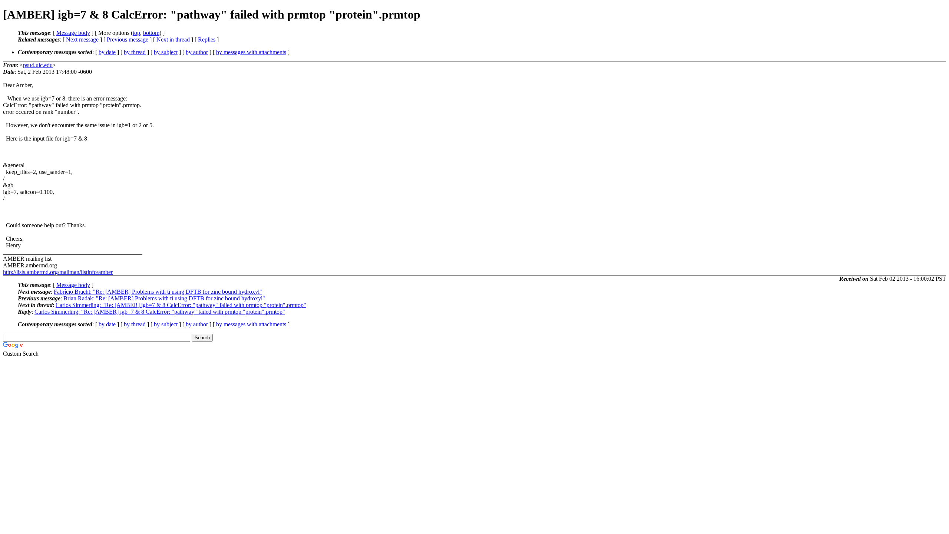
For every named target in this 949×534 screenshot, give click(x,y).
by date (107, 52)
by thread (135, 52)
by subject (166, 52)
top (136, 33)
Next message (82, 39)
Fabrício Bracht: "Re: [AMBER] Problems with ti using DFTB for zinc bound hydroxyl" (158, 292)
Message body (73, 33)
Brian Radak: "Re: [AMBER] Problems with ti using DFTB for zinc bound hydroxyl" (164, 298)
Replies (206, 39)
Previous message (127, 39)
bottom (151, 33)
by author (197, 52)
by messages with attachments (251, 52)
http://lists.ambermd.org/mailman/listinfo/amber (58, 272)
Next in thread (173, 39)
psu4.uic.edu (38, 65)
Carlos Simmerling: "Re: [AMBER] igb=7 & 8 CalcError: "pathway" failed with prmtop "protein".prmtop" (181, 305)
